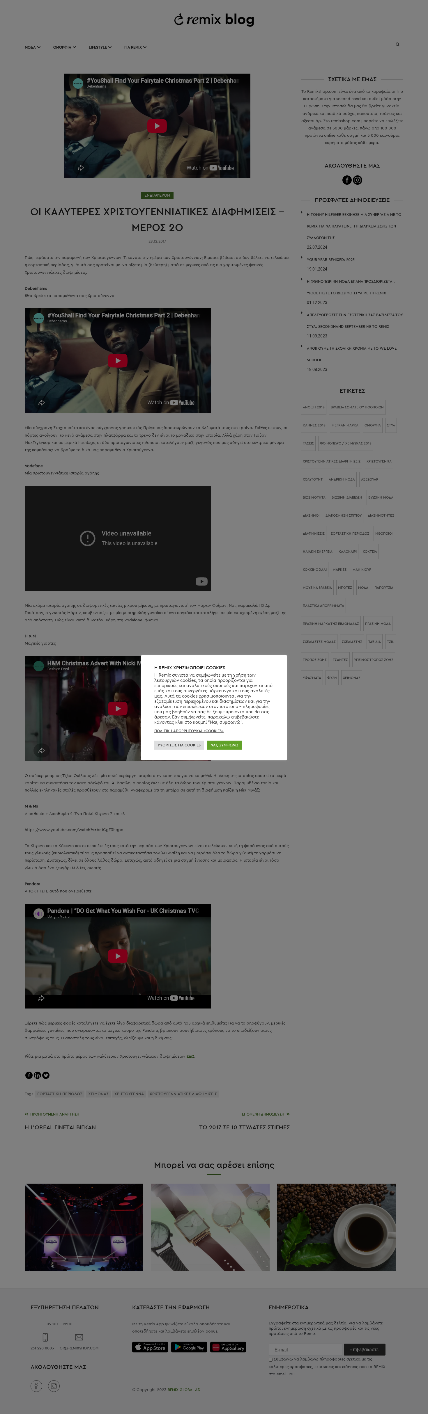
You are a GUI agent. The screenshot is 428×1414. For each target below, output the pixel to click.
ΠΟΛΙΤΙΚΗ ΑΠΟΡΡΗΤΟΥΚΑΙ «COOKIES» (189, 731)
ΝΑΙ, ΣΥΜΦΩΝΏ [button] (224, 745)
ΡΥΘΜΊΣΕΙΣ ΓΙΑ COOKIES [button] (179, 745)
